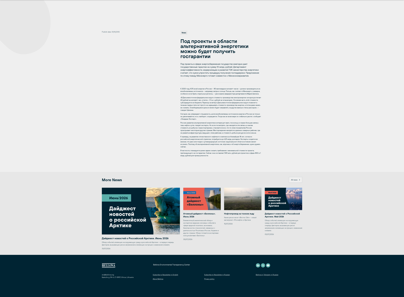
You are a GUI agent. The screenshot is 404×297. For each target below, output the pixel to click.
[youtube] (268, 265)
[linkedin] (258, 265)
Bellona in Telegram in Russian (267, 275)
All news (294, 180)
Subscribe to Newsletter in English (165, 275)
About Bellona (158, 279)
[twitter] (263, 265)
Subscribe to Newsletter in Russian (217, 275)
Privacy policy (209, 279)
